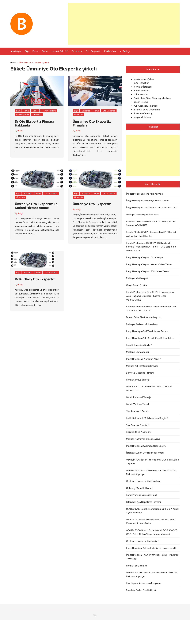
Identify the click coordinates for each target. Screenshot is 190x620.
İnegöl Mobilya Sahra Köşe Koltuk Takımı (147, 200)
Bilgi (27, 51)
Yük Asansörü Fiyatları (145, 105)
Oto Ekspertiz (93, 51)
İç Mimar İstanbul (143, 86)
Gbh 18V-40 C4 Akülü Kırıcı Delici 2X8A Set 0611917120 (149, 388)
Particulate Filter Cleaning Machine (152, 98)
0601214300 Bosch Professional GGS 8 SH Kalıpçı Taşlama (152, 461)
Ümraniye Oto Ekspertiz (92, 204)
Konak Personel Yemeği (138, 397)
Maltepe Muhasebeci (137, 351)
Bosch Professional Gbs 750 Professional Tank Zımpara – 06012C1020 (151, 308)
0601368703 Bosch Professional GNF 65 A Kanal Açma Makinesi (152, 510)
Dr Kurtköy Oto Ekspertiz (35, 279)
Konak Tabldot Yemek (137, 404)
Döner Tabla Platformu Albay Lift (143, 317)
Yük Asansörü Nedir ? (137, 425)
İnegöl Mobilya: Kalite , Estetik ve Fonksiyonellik (151, 548)
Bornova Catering (143, 113)
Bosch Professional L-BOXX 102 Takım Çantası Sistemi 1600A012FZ (150, 223)
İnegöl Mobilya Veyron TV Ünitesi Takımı (147, 271)
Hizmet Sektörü (60, 51)
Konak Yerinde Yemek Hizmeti (141, 494)
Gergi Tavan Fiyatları (137, 285)
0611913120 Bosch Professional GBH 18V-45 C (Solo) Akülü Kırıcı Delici (150, 521)
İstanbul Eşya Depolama (147, 109)
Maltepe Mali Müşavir (137, 278)
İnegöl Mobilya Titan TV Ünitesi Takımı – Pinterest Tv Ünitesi (152, 556)
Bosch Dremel (141, 101)
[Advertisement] (124, 24)
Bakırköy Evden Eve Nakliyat (141, 590)
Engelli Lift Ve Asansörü (138, 431)
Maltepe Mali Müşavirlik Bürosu (142, 214)
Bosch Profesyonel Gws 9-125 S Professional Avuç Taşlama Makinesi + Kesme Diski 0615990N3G (150, 295)
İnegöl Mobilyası (142, 117)
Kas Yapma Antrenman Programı (143, 583)
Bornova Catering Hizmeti (140, 372)
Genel (45, 51)
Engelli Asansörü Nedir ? (139, 345)
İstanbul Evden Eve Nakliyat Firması (145, 452)
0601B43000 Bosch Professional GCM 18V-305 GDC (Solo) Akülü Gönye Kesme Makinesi (152, 532)
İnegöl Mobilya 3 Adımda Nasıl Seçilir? (146, 445)
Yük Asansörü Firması (137, 411)
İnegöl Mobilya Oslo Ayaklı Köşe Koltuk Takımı (150, 338)
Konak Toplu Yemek (136, 565)
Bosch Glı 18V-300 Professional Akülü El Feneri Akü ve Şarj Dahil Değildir (151, 234)
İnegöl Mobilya (141, 90)
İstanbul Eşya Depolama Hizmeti (143, 501)
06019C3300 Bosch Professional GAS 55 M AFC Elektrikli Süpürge (152, 574)
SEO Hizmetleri (141, 82)
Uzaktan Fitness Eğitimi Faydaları (143, 481)
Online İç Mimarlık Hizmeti (139, 488)
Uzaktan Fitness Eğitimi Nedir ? (142, 541)
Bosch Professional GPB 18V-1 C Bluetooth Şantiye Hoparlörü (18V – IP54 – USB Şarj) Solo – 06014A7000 (152, 246)
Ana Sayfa (15, 51)
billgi (20, 130)
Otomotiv (77, 51)
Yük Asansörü (141, 94)
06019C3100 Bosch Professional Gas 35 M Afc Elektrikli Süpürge (151, 472)
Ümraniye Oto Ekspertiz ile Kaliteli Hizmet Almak (36, 206)
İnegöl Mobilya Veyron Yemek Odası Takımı (149, 264)
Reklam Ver (110, 51)
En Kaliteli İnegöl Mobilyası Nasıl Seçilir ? (147, 418)
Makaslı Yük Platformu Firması (142, 365)
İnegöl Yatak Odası (144, 79)
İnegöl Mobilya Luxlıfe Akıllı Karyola (144, 193)
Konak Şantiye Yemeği (137, 379)
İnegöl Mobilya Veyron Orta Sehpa (144, 257)
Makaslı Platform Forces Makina (143, 438)
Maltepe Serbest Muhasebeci (142, 324)
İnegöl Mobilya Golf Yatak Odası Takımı (147, 331)
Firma (35, 51)
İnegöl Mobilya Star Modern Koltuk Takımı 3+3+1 (151, 207)
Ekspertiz (86, 111)
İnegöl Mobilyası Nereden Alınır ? (143, 358)
